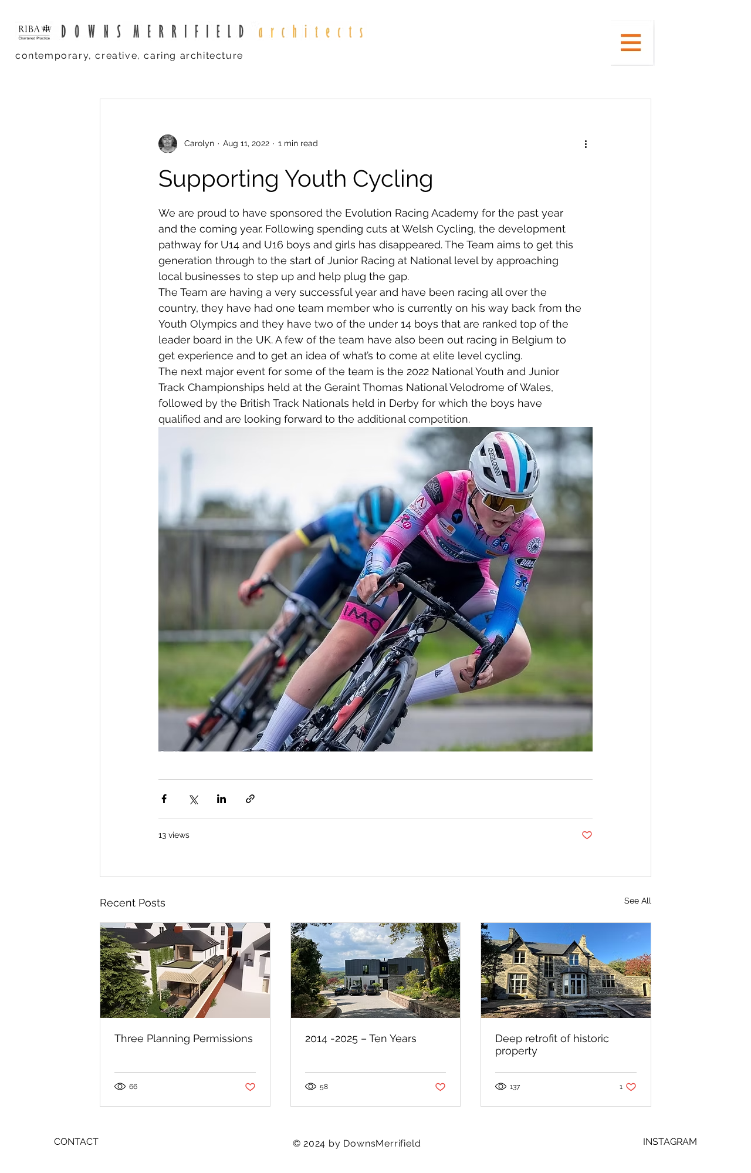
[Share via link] (250, 798)
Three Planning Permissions (183, 1038)
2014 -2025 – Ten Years (361, 1038)
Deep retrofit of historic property (552, 1044)
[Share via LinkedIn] (221, 798)
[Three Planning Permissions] (185, 970)
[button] (633, 43)
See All (637, 900)
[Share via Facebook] (164, 798)
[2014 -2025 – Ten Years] (376, 970)
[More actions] (586, 144)
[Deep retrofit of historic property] (566, 970)
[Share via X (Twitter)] (192, 798)
